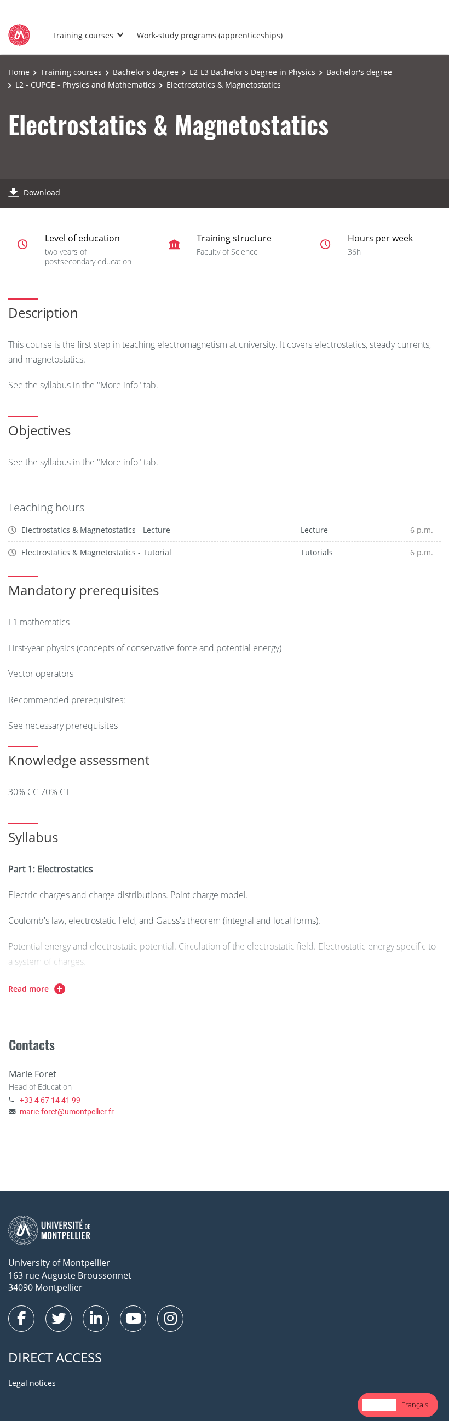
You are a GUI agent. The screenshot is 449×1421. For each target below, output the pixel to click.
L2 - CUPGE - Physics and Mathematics (85, 84)
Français (414, 1405)
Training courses (82, 35)
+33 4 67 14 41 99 (50, 1100)
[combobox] (379, 1405)
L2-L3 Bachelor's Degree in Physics (252, 72)
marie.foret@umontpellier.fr (67, 1111)
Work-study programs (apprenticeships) (210, 35)
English (378, 1405)
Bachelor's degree (146, 72)
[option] (415, 1405)
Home (19, 72)
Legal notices (32, 1383)
